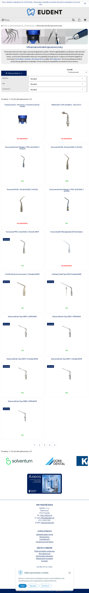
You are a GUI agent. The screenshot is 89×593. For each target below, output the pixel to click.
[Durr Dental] (19, 461)
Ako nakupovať (44, 553)
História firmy (44, 537)
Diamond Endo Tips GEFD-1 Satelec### (66, 359)
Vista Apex (19, 59)
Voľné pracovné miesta (44, 542)
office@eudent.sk (47, 518)
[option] (19, 461)
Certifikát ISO (44, 539)
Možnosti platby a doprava (44, 551)
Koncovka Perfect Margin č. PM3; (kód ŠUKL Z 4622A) (66, 190)
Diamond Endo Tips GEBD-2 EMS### (22, 401)
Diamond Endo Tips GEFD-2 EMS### (22, 316)
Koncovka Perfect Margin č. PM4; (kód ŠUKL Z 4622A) (22, 147)
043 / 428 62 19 (46, 515)
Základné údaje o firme (44, 534)
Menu (7, 20)
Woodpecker (55, 59)
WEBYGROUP (68, 591)
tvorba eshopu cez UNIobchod (37, 591)
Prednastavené (73, 72)
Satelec (28, 59)
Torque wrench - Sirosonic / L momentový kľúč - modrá (22, 105)
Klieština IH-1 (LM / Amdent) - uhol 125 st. (67, 104)
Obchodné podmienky (44, 556)
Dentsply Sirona (38, 59)
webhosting (52, 591)
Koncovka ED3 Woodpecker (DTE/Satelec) (67, 232)
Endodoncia (30, 26)
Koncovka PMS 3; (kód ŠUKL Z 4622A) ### (22, 232)
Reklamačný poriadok (44, 558)
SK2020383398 (47, 523)
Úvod (5, 26)
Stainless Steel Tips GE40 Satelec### (66, 274)
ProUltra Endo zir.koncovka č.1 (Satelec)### (22, 274)
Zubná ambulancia (16, 26)
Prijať (22, 586)
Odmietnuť (45, 586)
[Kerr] (55, 461)
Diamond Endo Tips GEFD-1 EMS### (66, 316)
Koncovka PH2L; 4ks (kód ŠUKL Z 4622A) (22, 189)
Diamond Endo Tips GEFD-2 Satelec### (22, 359)
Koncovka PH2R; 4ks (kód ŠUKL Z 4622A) (66, 147)
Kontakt (44, 561)
